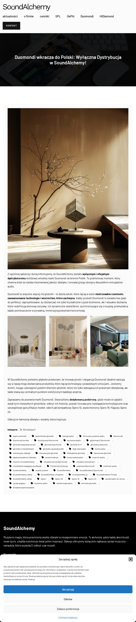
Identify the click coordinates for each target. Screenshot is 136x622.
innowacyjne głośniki (48, 453)
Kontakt (11, 25)
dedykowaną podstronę (83, 399)
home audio (100, 449)
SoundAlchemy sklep (22, 478)
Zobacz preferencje (68, 608)
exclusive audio (74, 440)
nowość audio (98, 457)
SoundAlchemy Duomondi (91, 470)
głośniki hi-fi (76, 444)
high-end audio (79, 449)
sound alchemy (20, 470)
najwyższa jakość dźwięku (24, 457)
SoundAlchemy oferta (22, 474)
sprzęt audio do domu (115, 478)
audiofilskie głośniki (44, 436)
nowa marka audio (75, 457)
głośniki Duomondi (52, 444)
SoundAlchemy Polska (107, 474)
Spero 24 (92, 478)
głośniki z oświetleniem (23, 449)
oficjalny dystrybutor (85, 461)
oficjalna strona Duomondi (55, 461)
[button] (130, 559)
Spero (43, 478)
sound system (41, 470)
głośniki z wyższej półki (53, 449)
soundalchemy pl (80, 474)
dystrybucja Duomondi (48, 440)
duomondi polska (21, 440)
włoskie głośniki (88, 483)
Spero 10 (59, 478)
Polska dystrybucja (59, 466)
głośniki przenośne (98, 444)
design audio (68, 436)
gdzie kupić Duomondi (100, 440)
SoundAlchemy (64, 470)
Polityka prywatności (68, 617)
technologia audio (64, 483)
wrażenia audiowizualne (23, 487)
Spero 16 (75, 478)
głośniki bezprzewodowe (24, 444)
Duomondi (118, 436)
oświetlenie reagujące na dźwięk (27, 466)
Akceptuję (68, 589)
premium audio (110, 466)
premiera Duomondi (86, 466)
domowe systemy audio (94, 436)
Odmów (68, 599)
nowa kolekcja (51, 457)
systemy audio (41, 483)
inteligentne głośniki (76, 453)
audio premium (20, 436)
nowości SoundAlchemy (24, 461)
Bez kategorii (29, 429)
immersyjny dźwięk (21, 453)
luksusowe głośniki (102, 453)
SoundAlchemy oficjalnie (52, 474)
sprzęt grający (19, 483)
